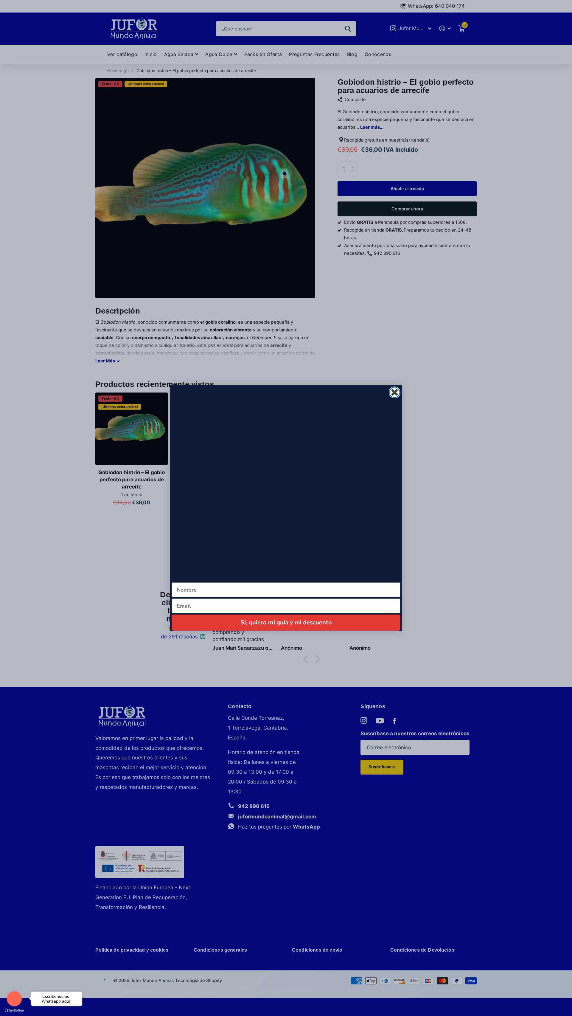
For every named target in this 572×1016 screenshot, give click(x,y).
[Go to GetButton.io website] (14, 1010)
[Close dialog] (394, 392)
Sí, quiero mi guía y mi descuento (286, 622)
